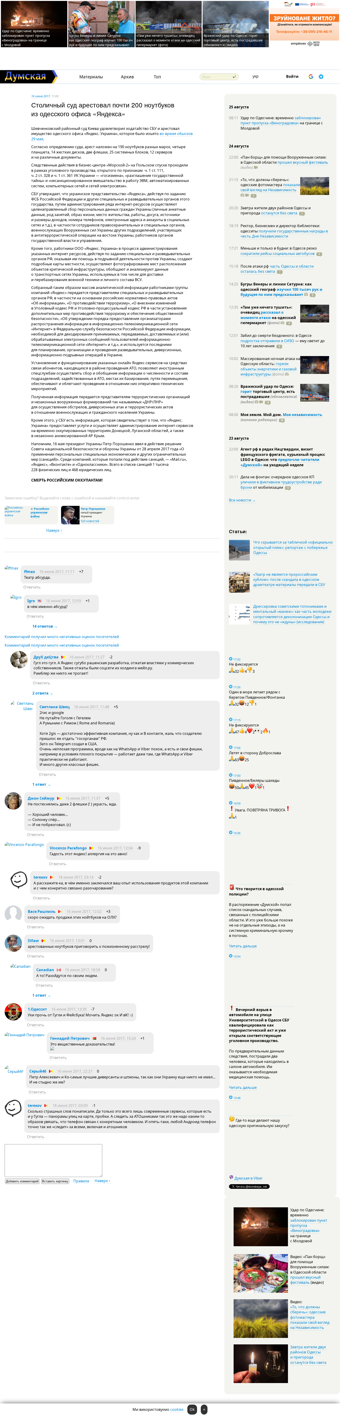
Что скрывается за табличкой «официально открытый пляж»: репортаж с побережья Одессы (293, 547)
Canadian (45, 969)
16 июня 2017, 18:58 (82, 969)
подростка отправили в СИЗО (267, 340)
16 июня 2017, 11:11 (56, 571)
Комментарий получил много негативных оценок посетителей (62, 636)
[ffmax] (11, 568)
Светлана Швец (55, 706)
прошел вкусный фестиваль (303, 162)
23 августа (239, 438)
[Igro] (16, 597)
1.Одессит (38, 1009)
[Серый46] (14, 1071)
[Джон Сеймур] (13, 808)
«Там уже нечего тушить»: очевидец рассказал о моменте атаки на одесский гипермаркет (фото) (168, 40)
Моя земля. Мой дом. (262, 414)
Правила (81, 1180)
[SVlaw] (13, 950)
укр (256, 76)
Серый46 (37, 1071)
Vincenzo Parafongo (68, 848)
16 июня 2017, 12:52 (84, 911)
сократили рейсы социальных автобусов (278, 253)
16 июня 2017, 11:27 (87, 657)
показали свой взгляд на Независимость (270, 187)
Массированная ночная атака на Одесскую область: (270, 361)
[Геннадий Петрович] (24, 1034)
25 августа (239, 107)
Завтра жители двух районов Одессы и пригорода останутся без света (308, 1354)
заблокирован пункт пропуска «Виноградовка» (281, 120)
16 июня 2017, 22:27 (74, 1071)
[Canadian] (20, 966)
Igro (31, 600)
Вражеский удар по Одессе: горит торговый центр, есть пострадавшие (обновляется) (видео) (233, 40)
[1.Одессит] (13, 1019)
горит (246, 391)
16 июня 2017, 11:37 (82, 798)
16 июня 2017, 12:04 (115, 848)
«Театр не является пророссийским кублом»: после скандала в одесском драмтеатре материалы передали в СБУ (289, 579)
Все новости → (242, 500)
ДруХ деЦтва (46, 657)
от (267, 487)
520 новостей (90, 521)
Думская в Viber (249, 1178)
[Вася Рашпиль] (13, 921)
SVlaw (33, 940)
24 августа (239, 146)
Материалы (91, 77)
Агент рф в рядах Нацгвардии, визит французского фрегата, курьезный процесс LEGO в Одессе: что (283, 454)
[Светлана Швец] (22, 708)
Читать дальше (243, 946)
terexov (40, 877)
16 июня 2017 (40, 96)
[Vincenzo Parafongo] (24, 844)
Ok (192, 1409)
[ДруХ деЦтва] (19, 667)
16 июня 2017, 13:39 (69, 1009)
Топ (157, 77)
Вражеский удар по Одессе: (267, 386)
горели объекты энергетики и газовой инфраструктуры (269, 369)
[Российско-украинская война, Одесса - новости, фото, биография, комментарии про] (17, 515)
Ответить (32, 587)
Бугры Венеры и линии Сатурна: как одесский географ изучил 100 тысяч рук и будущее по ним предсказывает (101, 40)
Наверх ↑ (54, 530)
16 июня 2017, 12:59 (63, 600)
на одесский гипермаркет (268, 320)
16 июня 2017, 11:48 (91, 706)
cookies (177, 1409)
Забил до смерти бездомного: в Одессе (276, 335)
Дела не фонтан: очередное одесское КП (277, 476)
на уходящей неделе (283, 464)
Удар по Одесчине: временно (268, 117)
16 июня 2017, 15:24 (118, 1038)
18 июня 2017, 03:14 (75, 877)
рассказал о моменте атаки (262, 315)
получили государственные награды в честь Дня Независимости (284, 234)
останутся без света (279, 213)
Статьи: (238, 531)
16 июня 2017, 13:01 (67, 940)
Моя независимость (302, 414)
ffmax (29, 571)
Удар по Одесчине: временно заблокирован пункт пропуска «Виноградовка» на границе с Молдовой (26, 38)
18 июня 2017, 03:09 (70, 1105)
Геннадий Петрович (70, 1038)
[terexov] (19, 887)
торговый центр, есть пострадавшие (269, 396)
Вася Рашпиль (42, 911)
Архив (127, 77)
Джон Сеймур (41, 798)
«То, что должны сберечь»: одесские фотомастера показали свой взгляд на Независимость (309, 1317)
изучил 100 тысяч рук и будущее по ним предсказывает (281, 292)
